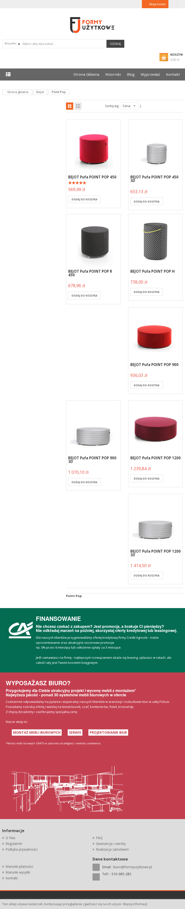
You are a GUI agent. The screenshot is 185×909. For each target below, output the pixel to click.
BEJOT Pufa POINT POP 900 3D (92, 459)
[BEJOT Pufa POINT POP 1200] (155, 427)
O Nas (10, 837)
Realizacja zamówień (112, 849)
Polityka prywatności (22, 849)
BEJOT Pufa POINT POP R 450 (90, 273)
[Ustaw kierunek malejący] (140, 105)
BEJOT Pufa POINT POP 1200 (155, 457)
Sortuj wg (112, 106)
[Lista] (78, 106)
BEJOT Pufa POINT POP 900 (154, 364)
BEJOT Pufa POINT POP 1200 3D (155, 553)
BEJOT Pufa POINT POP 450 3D (154, 179)
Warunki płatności (19, 866)
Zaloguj (172, 4)
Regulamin (14, 843)
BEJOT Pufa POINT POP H (152, 271)
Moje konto (157, 4)
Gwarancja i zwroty (111, 843)
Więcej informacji (135, 904)
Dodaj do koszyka (84, 199)
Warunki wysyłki (18, 872)
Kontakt (12, 878)
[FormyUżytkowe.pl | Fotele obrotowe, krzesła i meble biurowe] (92, 24)
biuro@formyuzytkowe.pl (132, 867)
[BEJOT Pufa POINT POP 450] (93, 146)
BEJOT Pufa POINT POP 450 (92, 177)
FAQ (99, 837)
